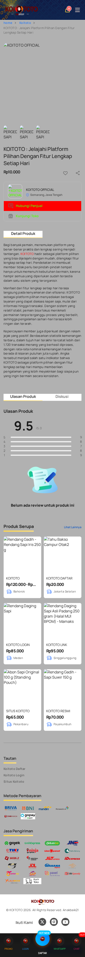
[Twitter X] (42, 922)
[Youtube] (65, 924)
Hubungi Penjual (28, 205)
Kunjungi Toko (27, 216)
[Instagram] (54, 922)
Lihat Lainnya (72, 527)
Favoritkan (65, 173)
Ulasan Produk (23, 396)
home (8, 23)
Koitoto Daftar (15, 769)
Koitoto (25, 23)
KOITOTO (27, 254)
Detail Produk (23, 233)
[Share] (77, 173)
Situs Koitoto (14, 781)
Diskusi (61, 396)
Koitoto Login (14, 775)
